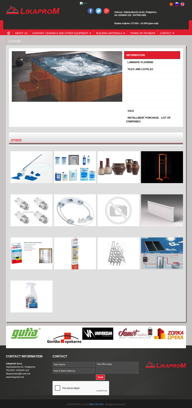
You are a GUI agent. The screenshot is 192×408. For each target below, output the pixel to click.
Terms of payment (142, 33)
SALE (130, 110)
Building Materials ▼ (110, 33)
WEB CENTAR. (96, 404)
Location (14, 41)
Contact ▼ (167, 33)
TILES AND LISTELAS (139, 69)
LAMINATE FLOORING (139, 62)
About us (21, 33)
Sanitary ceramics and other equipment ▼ (62, 33)
